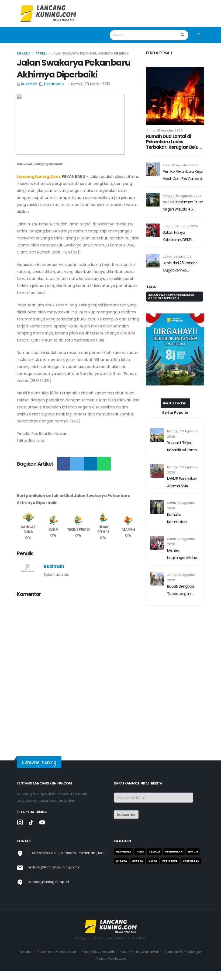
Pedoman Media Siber (57, 951)
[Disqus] (78, 669)
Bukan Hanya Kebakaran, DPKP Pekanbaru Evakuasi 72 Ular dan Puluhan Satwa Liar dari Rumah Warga (183, 236)
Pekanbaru (54, 84)
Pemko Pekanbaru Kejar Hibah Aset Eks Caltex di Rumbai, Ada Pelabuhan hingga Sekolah (183, 175)
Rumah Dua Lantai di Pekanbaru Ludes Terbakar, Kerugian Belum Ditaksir (174, 142)
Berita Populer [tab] (175, 412)
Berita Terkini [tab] (175, 403)
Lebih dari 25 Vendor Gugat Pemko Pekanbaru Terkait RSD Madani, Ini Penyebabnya (182, 267)
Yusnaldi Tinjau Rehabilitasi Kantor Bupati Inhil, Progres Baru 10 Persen (183, 447)
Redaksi (25, 951)
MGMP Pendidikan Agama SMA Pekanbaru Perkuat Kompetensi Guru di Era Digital (183, 483)
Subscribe (126, 814)
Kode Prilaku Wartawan (139, 951)
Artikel (41, 53)
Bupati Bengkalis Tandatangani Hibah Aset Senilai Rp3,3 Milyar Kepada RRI (181, 590)
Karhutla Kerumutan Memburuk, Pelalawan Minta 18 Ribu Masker (183, 519)
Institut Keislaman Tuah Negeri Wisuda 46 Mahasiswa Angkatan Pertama (183, 206)
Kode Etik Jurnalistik (98, 951)
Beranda (23, 53)
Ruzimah (29, 84)
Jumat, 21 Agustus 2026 (164, 130)
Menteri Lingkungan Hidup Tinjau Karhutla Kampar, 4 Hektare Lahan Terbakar (183, 554)
